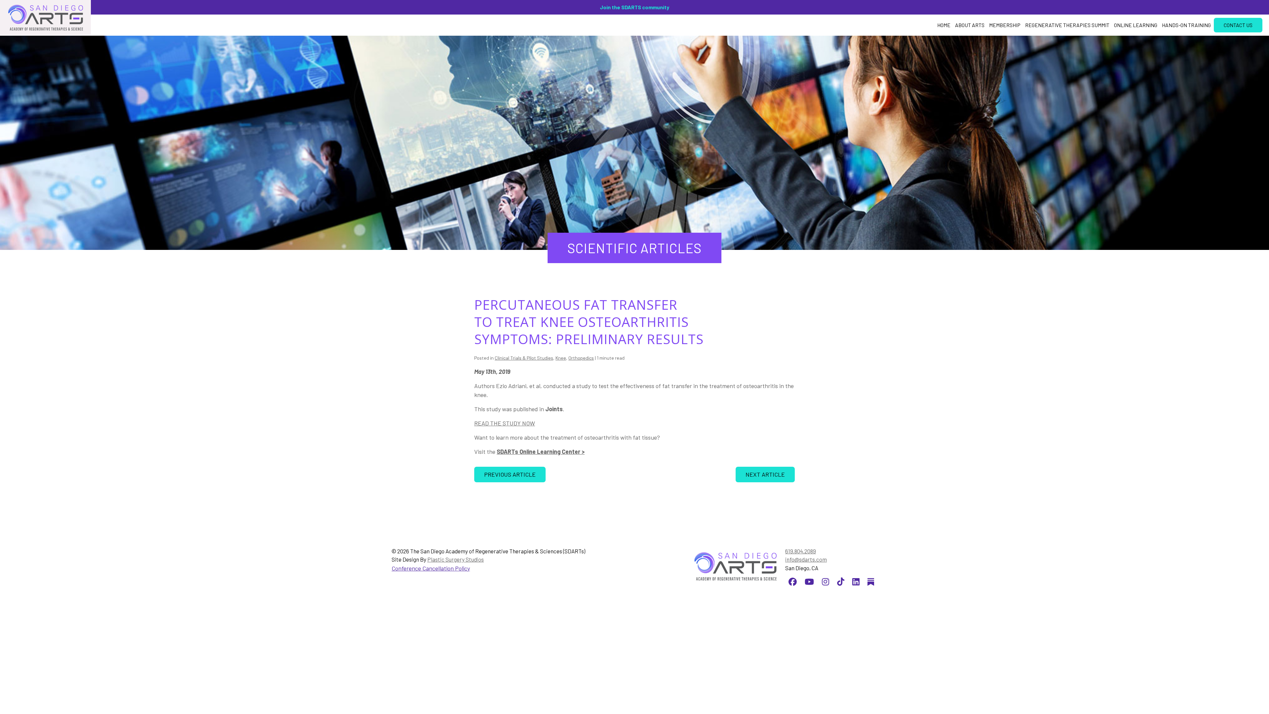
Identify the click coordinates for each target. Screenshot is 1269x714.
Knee (561, 358)
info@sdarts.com (806, 559)
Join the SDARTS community (634, 7)
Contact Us (1238, 25)
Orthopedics (581, 358)
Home (943, 25)
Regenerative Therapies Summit (1067, 25)
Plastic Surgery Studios (455, 559)
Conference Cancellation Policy (431, 568)
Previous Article (510, 474)
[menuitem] (944, 25)
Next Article (765, 474)
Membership (1004, 25)
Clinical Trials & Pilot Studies (524, 358)
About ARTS (969, 25)
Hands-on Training (1186, 25)
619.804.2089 (800, 551)
